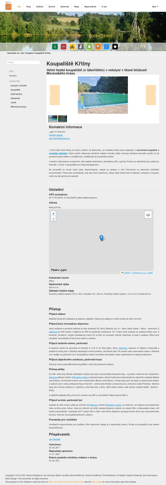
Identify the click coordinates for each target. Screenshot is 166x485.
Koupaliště (15, 89)
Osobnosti (64, 6)
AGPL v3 (52, 481)
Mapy (76, 6)
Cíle (19, 6)
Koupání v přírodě (18, 85)
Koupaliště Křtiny (43, 53)
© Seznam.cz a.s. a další (142, 272)
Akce (154, 6)
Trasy (28, 6)
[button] (101, 238)
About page (97, 481)
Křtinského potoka (80, 377)
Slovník (51, 6)
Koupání (29, 53)
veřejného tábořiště (58, 153)
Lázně (13, 102)
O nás (104, 6)
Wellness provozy (18, 106)
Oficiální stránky (56, 135)
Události (39, 6)
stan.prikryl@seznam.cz (59, 138)
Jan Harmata (54, 439)
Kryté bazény (16, 93)
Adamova (53, 331)
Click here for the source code (70, 481)
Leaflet (126, 272)
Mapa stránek (90, 6)
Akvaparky (15, 98)
